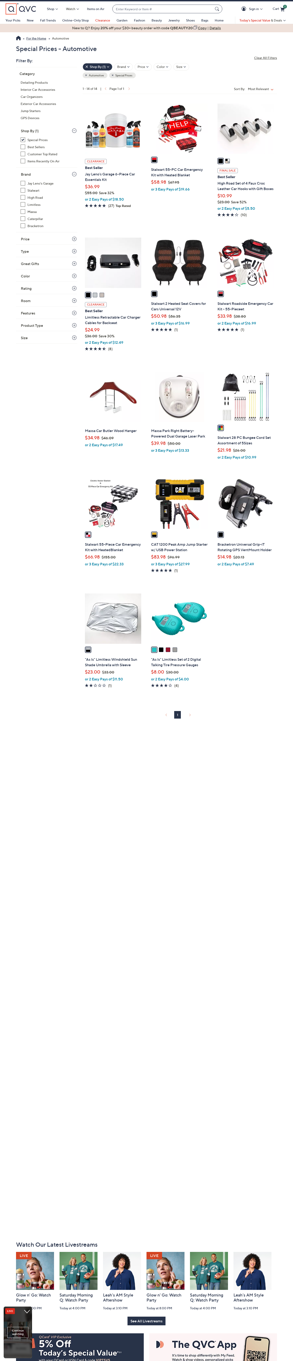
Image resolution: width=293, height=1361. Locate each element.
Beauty (157, 20)
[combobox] (163, 9)
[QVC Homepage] (18, 38)
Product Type (32, 325)
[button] (245, 9)
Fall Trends (48, 20)
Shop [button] (50, 9)
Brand (26, 174)
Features (28, 313)
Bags (204, 20)
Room (26, 300)
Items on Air (95, 9)
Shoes (190, 20)
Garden (122, 20)
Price (25, 239)
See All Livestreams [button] (146, 1321)
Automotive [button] (96, 75)
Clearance (102, 20)
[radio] (154, 160)
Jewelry (174, 20)
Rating (26, 288)
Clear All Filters (265, 58)
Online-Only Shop (75, 20)
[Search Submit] (217, 9)
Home (219, 20)
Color (25, 276)
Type (25, 251)
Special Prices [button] (123, 75)
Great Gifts (30, 263)
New (30, 20)
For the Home (36, 38)
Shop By (30, 131)
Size (24, 338)
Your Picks (12, 20)
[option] (146, 28)
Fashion (139, 20)
